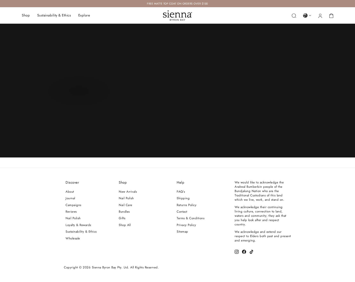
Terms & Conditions (190, 218)
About (70, 191)
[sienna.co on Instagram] (237, 251)
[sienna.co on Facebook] (244, 251)
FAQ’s (181, 191)
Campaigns (73, 205)
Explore (84, 15)
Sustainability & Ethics (54, 15)
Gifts (122, 218)
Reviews (71, 211)
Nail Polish (73, 218)
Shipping (183, 198)
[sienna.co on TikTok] (251, 251)
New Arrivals (128, 191)
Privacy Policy (186, 225)
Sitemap (182, 231)
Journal (70, 198)
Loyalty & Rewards (78, 225)
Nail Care (125, 205)
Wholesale (73, 238)
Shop (26, 15)
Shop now (78, 92)
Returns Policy (186, 205)
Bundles (124, 211)
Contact (182, 211)
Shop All (125, 225)
